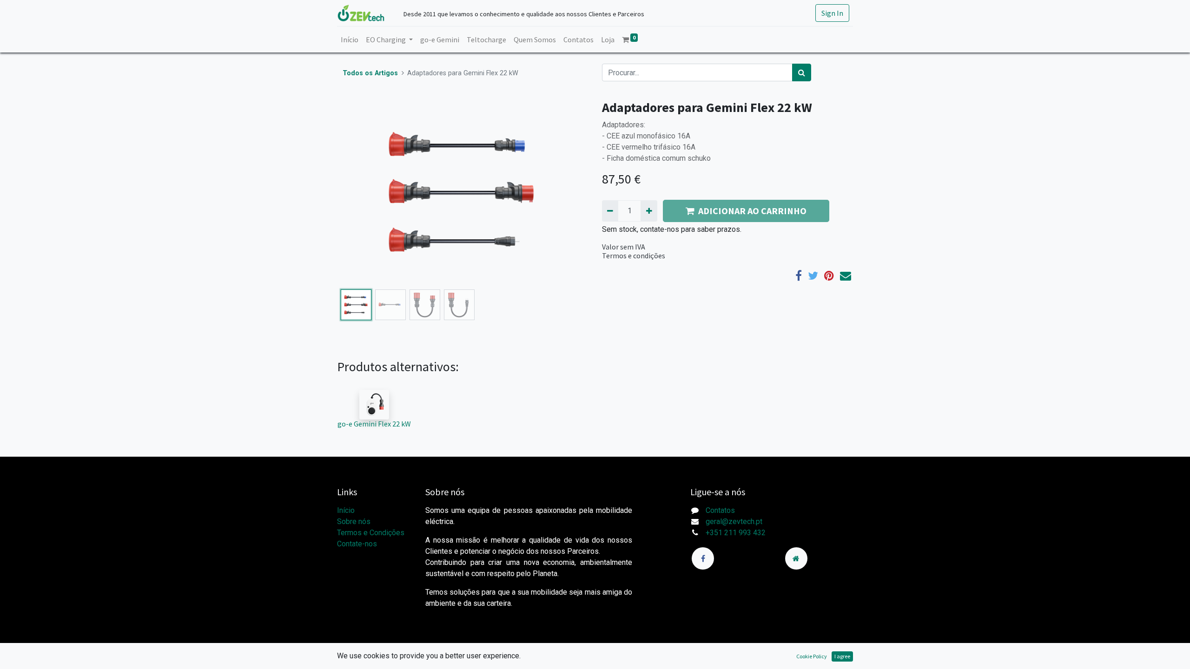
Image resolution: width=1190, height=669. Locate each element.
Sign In (832, 13)
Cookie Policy (811, 656)
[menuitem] (349, 39)
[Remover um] (610, 211)
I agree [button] (842, 656)
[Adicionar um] (649, 211)
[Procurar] (801, 72)
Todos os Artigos (370, 73)
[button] (356, 193)
